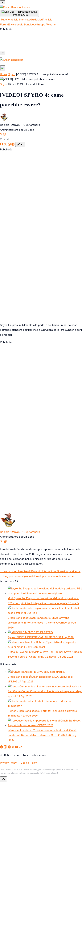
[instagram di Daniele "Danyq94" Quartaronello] (5, 541)
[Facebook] (9, 747)
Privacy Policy (8, 762)
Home (3, 74)
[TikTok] (20, 747)
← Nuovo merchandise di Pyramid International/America (34, 571)
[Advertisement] (24, 40)
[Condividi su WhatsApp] (9, 144)
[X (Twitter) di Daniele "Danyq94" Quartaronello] (1, 134)
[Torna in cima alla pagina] (3, 779)
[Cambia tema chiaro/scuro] (2, 68)
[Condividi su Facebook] (2, 144)
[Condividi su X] (6, 144)
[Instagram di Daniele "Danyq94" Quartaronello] (4, 134)
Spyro (11, 74)
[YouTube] (17, 747)
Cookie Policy (29, 762)
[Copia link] (20, 144)
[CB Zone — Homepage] (15, 7)
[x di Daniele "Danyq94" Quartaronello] (2, 541)
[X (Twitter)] (13, 747)
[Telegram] (2, 747)
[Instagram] (6, 747)
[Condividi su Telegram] (13, 144)
